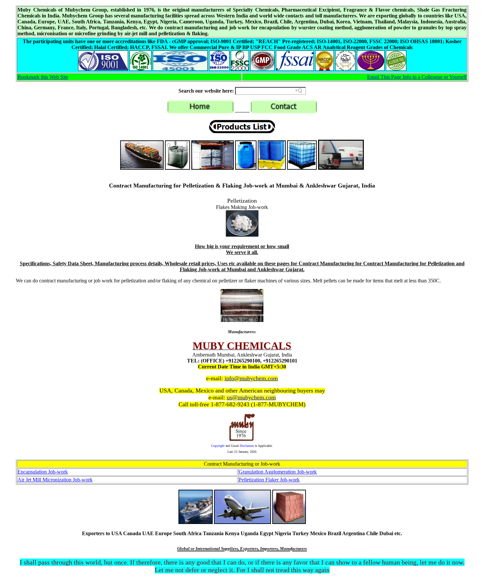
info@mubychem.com (251, 378)
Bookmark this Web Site (42, 77)
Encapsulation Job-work (42, 472)
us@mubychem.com (251, 397)
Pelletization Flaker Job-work (269, 479)
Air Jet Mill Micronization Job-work (55, 479)
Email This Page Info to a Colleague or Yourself (417, 77)
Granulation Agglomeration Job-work (278, 472)
